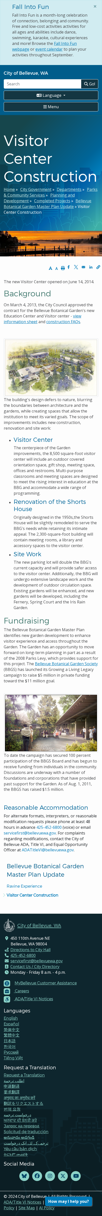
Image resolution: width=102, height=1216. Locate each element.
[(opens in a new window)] (24, 1176)
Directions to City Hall (30, 949)
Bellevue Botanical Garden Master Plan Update (47, 203)
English (11, 1018)
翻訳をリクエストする (23, 1103)
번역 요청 (12, 1109)
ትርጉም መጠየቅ (16, 1154)
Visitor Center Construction (32, 895)
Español (11, 1023)
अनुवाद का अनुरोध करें (19, 1097)
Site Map (27, 1208)
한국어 (10, 1046)
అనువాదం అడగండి (19, 1137)
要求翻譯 (12, 1091)
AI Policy (46, 1208)
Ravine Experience (24, 886)
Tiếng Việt (13, 1057)
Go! (91, 84)
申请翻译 (12, 1086)
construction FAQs (63, 321)
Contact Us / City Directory (34, 966)
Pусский (11, 1052)
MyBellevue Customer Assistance (46, 982)
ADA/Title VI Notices (22, 1202)
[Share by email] (83, 267)
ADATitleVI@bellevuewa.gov (48, 850)
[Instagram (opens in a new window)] (50, 1176)
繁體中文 (12, 1035)
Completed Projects (52, 201)
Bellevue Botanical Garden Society (66, 663)
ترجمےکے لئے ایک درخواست (26, 1143)
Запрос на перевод (21, 1125)
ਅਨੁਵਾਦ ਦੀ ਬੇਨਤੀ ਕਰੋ (20, 1120)
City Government (35, 189)
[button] (98, 267)
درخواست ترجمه (17, 1114)
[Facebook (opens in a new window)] (37, 1176)
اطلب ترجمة (14, 1080)
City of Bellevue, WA (26, 72)
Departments (69, 189)
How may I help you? (68, 1201)
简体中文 (12, 1029)
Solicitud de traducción (26, 1131)
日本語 (10, 1040)
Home (9, 189)
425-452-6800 (49, 827)
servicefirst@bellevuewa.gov (30, 833)
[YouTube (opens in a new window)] (76, 1176)
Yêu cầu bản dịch (20, 1148)
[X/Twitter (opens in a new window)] (63, 1176)
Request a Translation (24, 1075)
